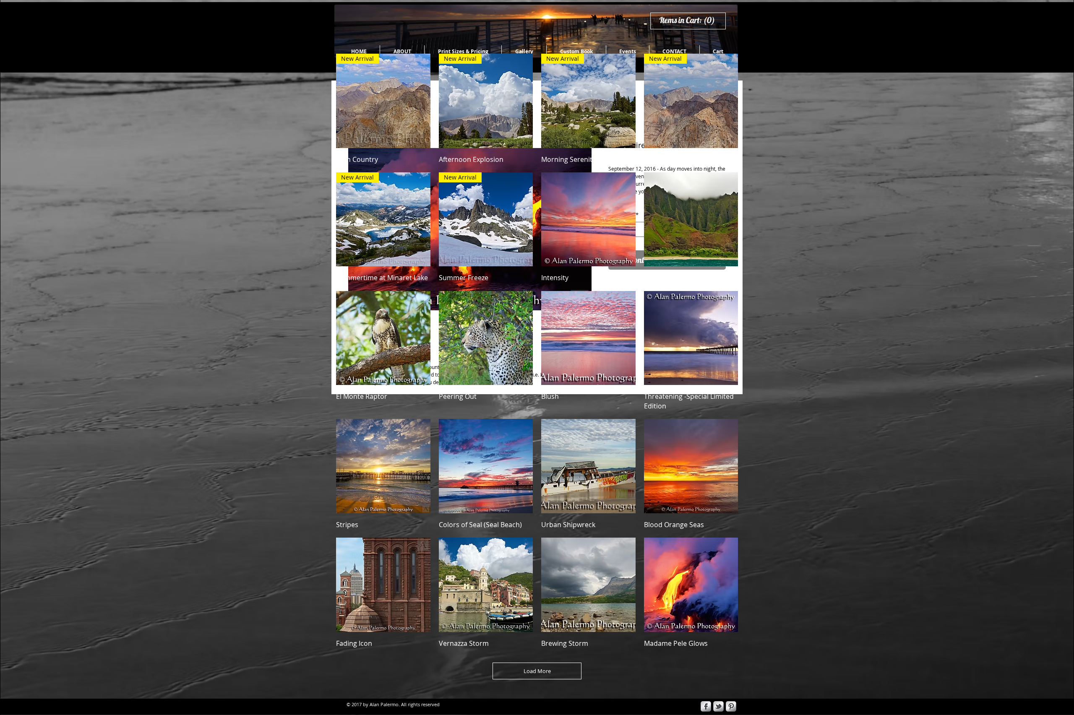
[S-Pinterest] (731, 706)
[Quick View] (588, 219)
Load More (537, 671)
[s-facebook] (706, 706)
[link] (691, 20)
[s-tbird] (718, 706)
